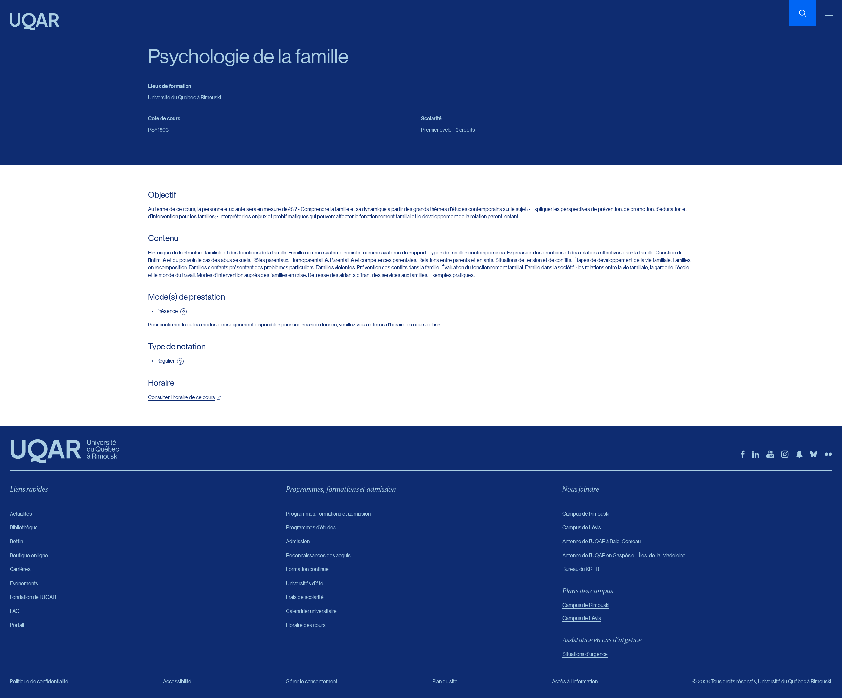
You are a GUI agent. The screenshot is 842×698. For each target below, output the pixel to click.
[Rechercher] (802, 13)
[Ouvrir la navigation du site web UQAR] (829, 13)
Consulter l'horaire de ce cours (181, 397)
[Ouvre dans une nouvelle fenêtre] (743, 454)
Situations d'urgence (585, 653)
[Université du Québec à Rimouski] (34, 21)
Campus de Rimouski (585, 604)
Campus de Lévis (581, 617)
